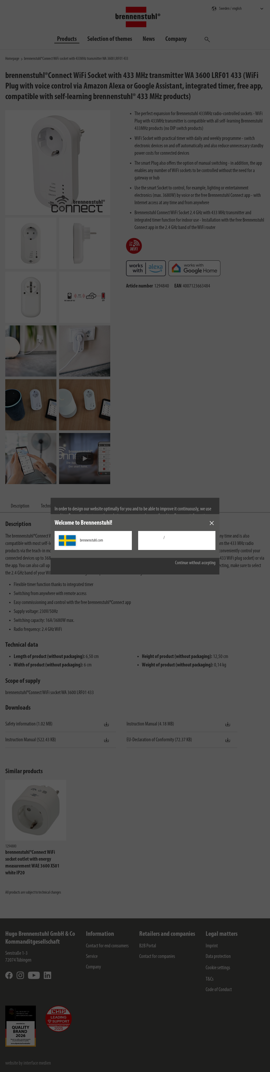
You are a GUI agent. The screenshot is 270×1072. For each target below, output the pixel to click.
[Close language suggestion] (211, 523)
